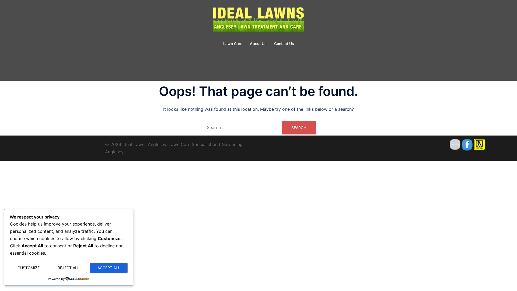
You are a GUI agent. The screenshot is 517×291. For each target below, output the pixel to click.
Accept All (108, 267)
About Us (258, 43)
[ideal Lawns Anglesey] (258, 20)
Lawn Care (232, 43)
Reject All (68, 267)
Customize (29, 267)
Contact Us (284, 43)
